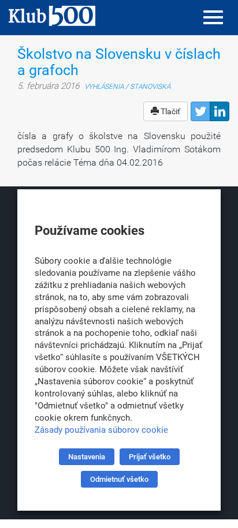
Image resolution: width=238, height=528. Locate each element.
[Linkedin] (219, 111)
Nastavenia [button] (86, 456)
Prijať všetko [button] (149, 456)
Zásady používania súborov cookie (101, 430)
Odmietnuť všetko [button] (119, 479)
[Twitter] (200, 111)
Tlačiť (169, 111)
